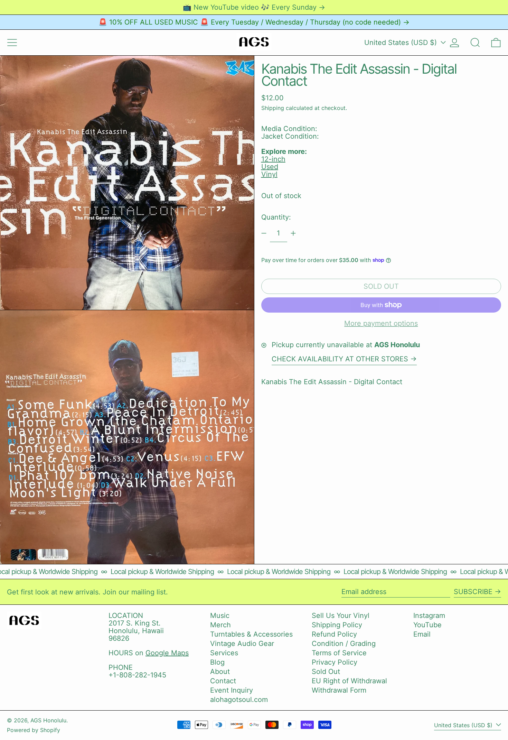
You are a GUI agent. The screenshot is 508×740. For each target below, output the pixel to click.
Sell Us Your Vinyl (340, 615)
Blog (217, 662)
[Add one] (293, 233)
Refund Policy (334, 634)
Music (219, 615)
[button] (475, 42)
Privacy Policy (334, 662)
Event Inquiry (231, 690)
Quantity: (276, 217)
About (220, 671)
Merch (220, 625)
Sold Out (326, 671)
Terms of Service (339, 653)
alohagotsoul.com (239, 699)
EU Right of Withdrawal (349, 681)
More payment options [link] (381, 323)
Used (269, 167)
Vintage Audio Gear (242, 643)
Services (224, 653)
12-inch (273, 159)
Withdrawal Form (339, 690)
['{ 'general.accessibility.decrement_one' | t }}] (264, 233)
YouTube (427, 625)
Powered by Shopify (33, 730)
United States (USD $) (401, 42)
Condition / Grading (344, 643)
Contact (223, 681)
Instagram (429, 615)
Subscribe (473, 592)
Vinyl (269, 174)
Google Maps (167, 653)
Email (422, 634)
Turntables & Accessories (251, 634)
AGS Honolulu (48, 720)
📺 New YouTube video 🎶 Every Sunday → (254, 7)
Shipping (272, 107)
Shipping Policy (337, 625)
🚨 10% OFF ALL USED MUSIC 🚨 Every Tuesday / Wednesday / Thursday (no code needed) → (254, 22)
